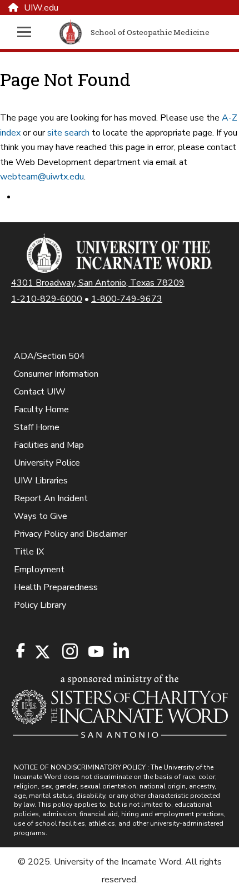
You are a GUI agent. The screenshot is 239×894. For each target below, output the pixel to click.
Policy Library (40, 605)
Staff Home (36, 427)
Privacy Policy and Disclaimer (70, 534)
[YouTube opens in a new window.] (95, 651)
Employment (39, 569)
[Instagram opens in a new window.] (68, 652)
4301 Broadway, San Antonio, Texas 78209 (98, 283)
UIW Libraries (41, 481)
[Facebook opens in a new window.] (20, 650)
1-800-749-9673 (126, 299)
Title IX (29, 552)
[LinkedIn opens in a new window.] (120, 652)
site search (68, 133)
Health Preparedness (56, 587)
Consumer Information (56, 374)
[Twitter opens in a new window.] (41, 652)
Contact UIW (40, 392)
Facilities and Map (49, 445)
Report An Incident (51, 498)
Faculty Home (41, 409)
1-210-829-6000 (46, 299)
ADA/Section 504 (49, 356)
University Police (47, 463)
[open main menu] (29, 32)
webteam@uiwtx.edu (42, 177)
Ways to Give (40, 516)
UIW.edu (41, 8)
